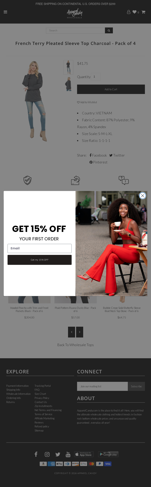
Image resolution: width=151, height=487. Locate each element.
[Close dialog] (142, 195)
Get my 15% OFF (39, 259)
